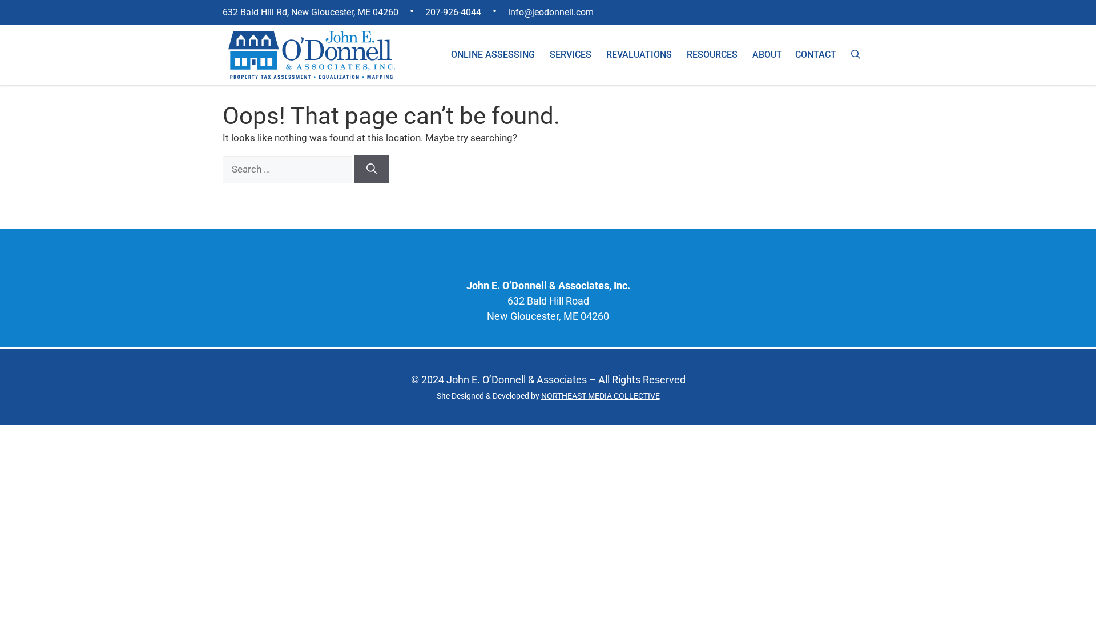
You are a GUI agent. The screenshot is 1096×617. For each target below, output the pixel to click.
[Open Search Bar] (856, 55)
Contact (815, 54)
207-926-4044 (453, 12)
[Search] (371, 169)
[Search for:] (288, 169)
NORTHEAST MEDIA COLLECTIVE (600, 395)
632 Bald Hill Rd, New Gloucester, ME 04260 (310, 12)
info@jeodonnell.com (551, 12)
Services (570, 54)
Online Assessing (493, 54)
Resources (712, 54)
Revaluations (639, 54)
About (767, 54)
